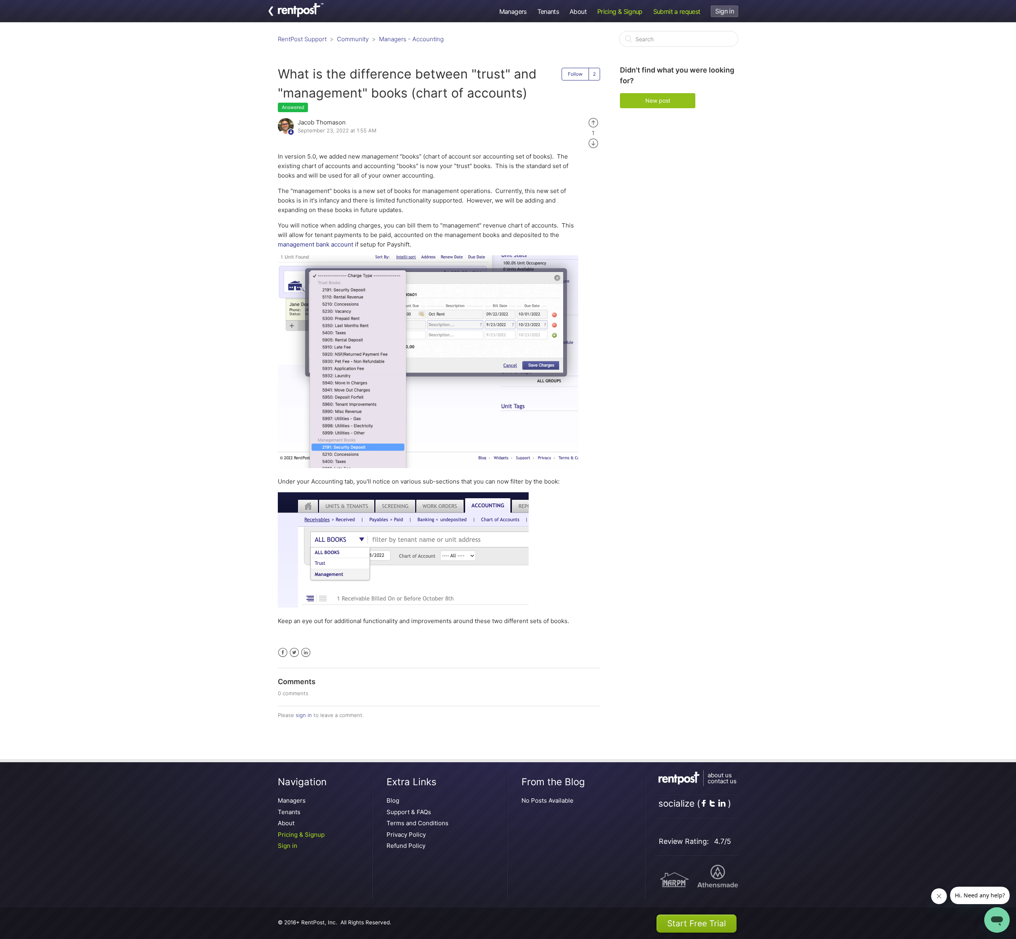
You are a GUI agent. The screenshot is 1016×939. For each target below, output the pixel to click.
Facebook (283, 653)
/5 (722, 841)
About (578, 11)
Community (353, 39)
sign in (304, 715)
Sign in (287, 845)
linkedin (721, 803)
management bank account (315, 244)
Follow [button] (575, 74)
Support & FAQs (409, 812)
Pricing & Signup (620, 11)
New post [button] (657, 100)
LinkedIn (306, 653)
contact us (722, 781)
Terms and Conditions (417, 823)
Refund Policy (406, 845)
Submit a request (676, 11)
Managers (513, 11)
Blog (393, 800)
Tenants (548, 11)
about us (720, 775)
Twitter (294, 653)
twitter (712, 803)
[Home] (300, 15)
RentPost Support (302, 39)
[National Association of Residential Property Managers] (674, 881)
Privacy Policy (406, 834)
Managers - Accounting (411, 39)
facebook (704, 803)
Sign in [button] (724, 11)
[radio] (593, 122)
